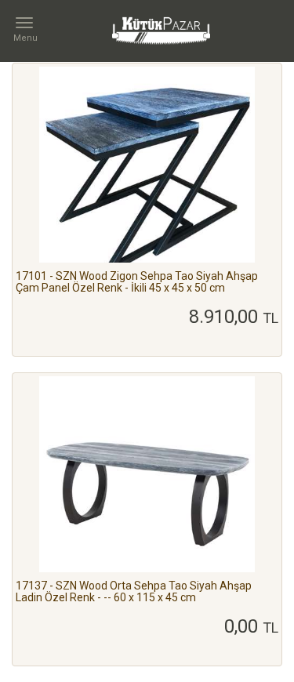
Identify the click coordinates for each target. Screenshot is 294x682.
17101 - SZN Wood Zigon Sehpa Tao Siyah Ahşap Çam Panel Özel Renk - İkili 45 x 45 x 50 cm (137, 282)
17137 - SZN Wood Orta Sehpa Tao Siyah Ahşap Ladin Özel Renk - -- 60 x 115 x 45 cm (134, 591)
